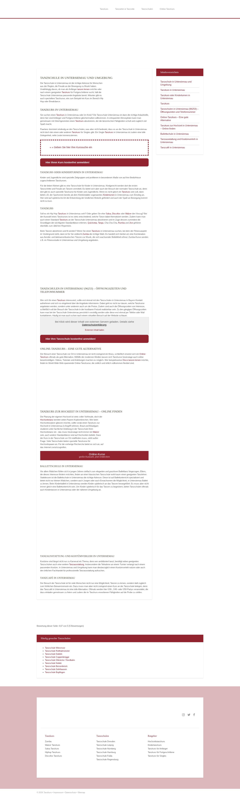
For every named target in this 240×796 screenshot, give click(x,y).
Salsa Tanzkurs (52, 748)
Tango (100, 223)
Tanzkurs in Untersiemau (172, 90)
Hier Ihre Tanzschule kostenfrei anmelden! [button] (71, 338)
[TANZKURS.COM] (73, 715)
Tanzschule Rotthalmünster (57, 651)
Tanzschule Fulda (104, 756)
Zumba (85, 234)
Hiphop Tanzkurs (52, 752)
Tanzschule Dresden (105, 741)
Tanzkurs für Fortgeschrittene (161, 752)
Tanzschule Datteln (53, 654)
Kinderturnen (109, 195)
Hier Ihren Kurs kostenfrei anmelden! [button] (67, 162)
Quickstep (92, 223)
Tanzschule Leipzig (105, 745)
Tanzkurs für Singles (157, 756)
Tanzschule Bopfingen (55, 672)
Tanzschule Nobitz (53, 663)
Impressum (58, 792)
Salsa (108, 213)
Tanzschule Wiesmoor (55, 648)
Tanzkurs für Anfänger (158, 748)
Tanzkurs (104, 9)
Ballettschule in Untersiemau (174, 134)
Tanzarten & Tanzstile (124, 9)
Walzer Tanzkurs (52, 745)
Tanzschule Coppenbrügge (57, 657)
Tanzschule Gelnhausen (56, 669)
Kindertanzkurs (155, 745)
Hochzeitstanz (47, 420)
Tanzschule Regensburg (107, 759)
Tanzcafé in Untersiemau (172, 147)
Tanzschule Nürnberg (106, 748)
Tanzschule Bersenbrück (56, 666)
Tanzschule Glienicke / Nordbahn (60, 660)
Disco (125, 360)
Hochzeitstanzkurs (156, 741)
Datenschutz (70, 792)
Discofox (116, 213)
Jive (131, 223)
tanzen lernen (83, 89)
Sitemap (81, 792)
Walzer (128, 213)
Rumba (121, 223)
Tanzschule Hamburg (106, 752)
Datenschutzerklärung (94, 324)
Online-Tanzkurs (167, 9)
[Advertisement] (120, 45)
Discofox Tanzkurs (53, 756)
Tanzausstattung (76, 564)
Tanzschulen (147, 9)
